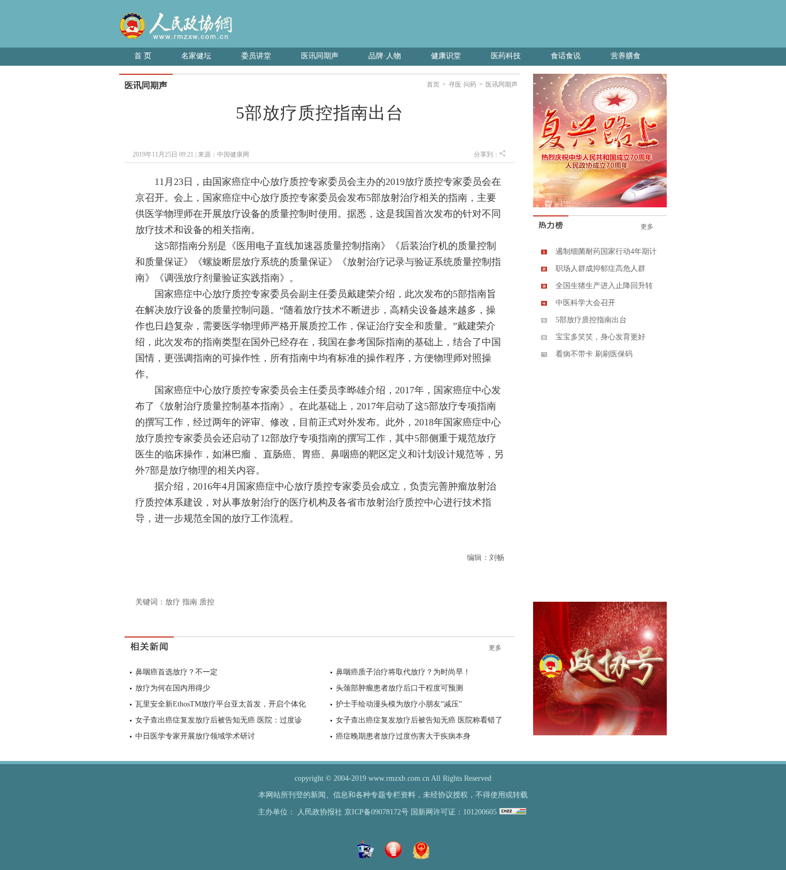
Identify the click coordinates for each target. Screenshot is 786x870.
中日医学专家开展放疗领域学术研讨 (195, 736)
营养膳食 (626, 56)
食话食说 (566, 56)
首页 (433, 84)
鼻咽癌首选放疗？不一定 (176, 672)
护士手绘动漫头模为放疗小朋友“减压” (399, 704)
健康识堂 (446, 56)
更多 (495, 647)
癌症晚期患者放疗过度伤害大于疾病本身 (403, 736)
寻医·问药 (462, 84)
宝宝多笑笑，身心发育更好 (600, 337)
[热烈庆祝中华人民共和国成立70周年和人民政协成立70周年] (600, 205)
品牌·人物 (384, 56)
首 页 (142, 56)
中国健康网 (233, 154)
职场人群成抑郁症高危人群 (600, 269)
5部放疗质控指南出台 (591, 320)
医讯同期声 (319, 56)
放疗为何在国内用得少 (172, 688)
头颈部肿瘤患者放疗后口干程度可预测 (399, 688)
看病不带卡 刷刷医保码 (594, 354)
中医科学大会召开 (585, 303)
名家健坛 (196, 56)
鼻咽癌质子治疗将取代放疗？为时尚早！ (403, 672)
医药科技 (506, 56)
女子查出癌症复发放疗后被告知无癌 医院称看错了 (419, 720)
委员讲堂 (256, 56)
